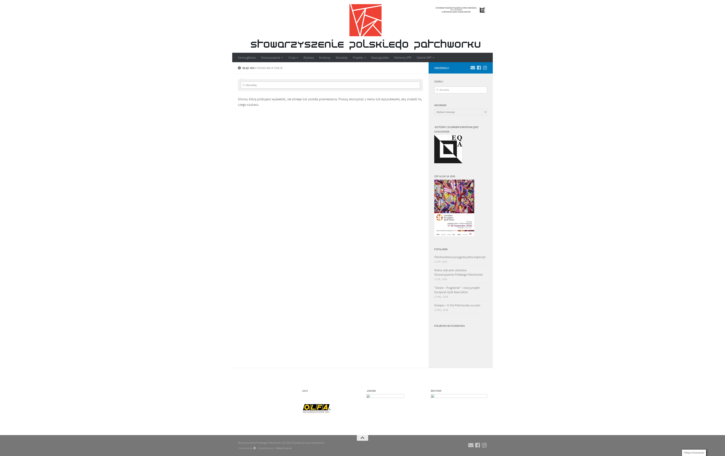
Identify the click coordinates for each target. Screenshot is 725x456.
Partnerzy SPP (402, 57)
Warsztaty (342, 57)
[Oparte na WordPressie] (254, 448)
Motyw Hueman (284, 448)
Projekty (358, 57)
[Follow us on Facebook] (479, 67)
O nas (291, 57)
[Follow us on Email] (472, 67)
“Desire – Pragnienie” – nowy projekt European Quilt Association (457, 290)
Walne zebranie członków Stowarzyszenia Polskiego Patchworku (458, 272)
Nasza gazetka (380, 57)
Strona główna (247, 57)
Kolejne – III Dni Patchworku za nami (457, 305)
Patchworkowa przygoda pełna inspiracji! (459, 257)
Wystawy (308, 57)
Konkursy (324, 57)
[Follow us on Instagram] (485, 67)
